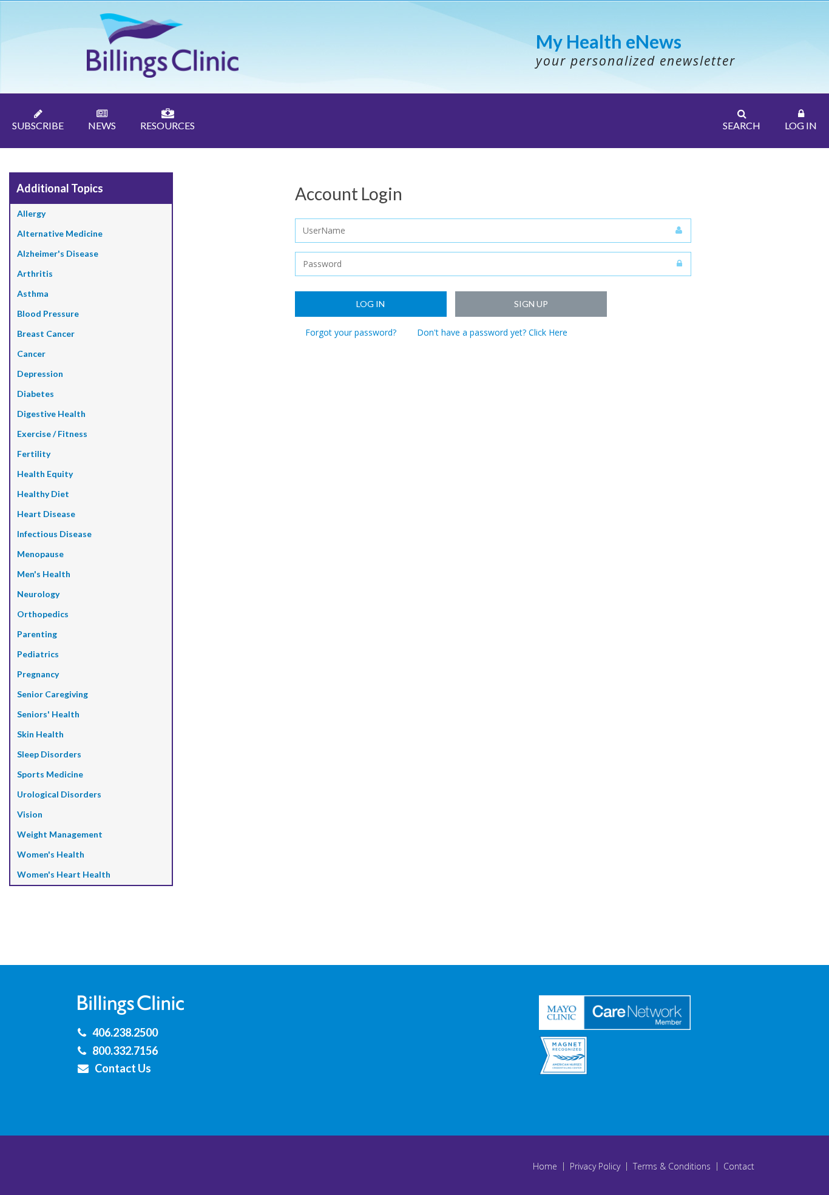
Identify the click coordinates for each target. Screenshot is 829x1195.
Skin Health (40, 734)
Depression (40, 373)
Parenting (37, 634)
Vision (29, 814)
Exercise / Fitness (52, 433)
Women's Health (50, 854)
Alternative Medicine (60, 233)
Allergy (31, 213)
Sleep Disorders (49, 754)
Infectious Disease (54, 534)
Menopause (40, 554)
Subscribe (38, 125)
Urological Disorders (59, 794)
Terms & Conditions (672, 1166)
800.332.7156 (125, 1050)
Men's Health (43, 574)
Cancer (31, 353)
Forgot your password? (350, 332)
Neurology (38, 594)
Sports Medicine (50, 774)
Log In (801, 125)
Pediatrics (38, 654)
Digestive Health (51, 413)
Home (545, 1166)
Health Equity (45, 474)
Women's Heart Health (63, 874)
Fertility (33, 454)
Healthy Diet (43, 494)
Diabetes (35, 393)
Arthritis (35, 273)
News (102, 125)
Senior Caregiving (52, 694)
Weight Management (60, 834)
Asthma (33, 293)
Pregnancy (38, 674)
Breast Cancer (46, 333)
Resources (167, 125)
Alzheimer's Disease (57, 253)
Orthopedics (43, 614)
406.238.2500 (125, 1032)
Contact (738, 1166)
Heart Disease (46, 514)
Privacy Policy (595, 1166)
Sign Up (531, 304)
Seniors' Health (48, 714)
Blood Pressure (48, 313)
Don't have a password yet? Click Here (492, 332)
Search (741, 125)
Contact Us (123, 1068)
